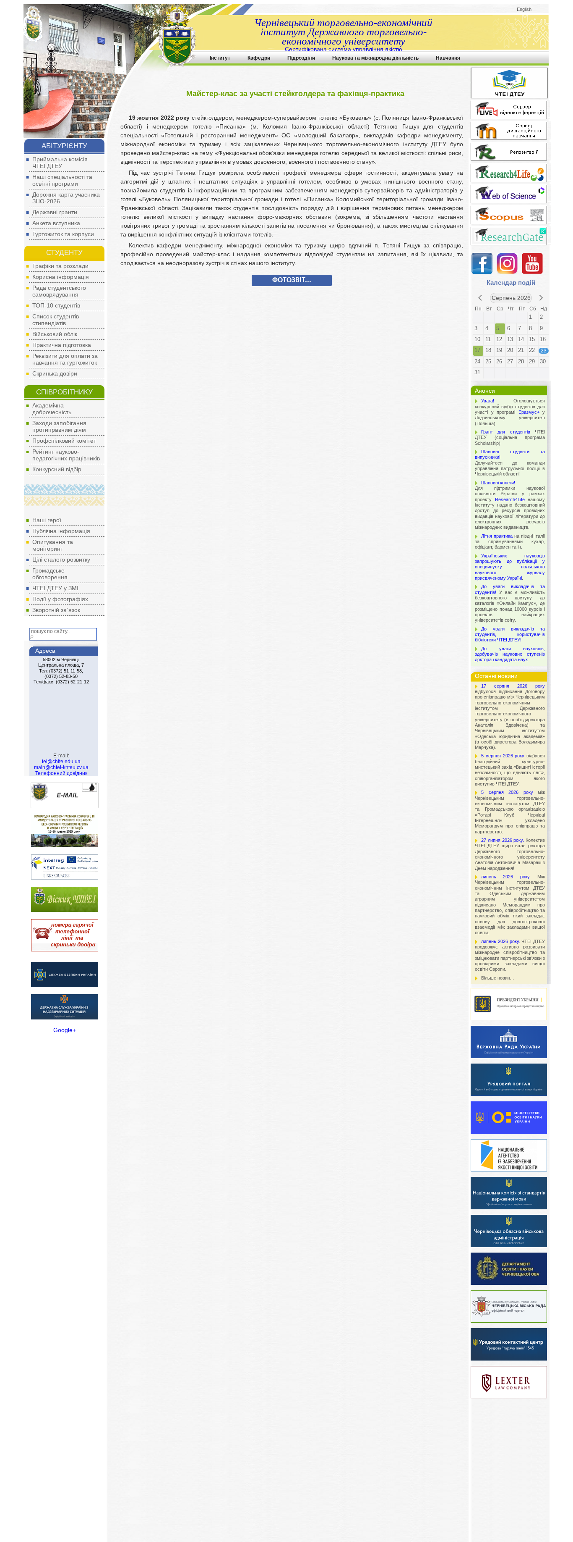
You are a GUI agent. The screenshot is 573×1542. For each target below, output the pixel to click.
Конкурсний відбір (56, 469)
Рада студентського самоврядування (59, 291)
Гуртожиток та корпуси (63, 234)
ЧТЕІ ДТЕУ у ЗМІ (55, 588)
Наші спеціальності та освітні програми (62, 180)
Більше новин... (497, 977)
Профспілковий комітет (64, 440)
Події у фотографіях (60, 599)
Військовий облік (54, 334)
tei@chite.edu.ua (61, 761)
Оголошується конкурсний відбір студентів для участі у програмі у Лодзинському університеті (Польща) (510, 412)
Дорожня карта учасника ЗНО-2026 (66, 198)
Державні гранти (54, 212)
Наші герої (46, 520)
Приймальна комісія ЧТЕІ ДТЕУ (60, 162)
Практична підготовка (61, 344)
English (524, 9)
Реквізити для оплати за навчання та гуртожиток (65, 359)
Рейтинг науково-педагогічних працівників (66, 455)
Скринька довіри (54, 373)
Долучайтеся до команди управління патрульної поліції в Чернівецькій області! (510, 462)
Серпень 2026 (511, 297)
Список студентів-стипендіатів (56, 319)
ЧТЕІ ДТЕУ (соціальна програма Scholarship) (510, 437)
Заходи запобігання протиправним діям (59, 426)
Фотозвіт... (291, 280)
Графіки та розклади (60, 266)
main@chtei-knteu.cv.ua (61, 767)
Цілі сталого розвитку (61, 559)
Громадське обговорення (50, 574)
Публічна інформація (61, 531)
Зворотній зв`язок (56, 610)
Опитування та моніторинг (52, 545)
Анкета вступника (56, 223)
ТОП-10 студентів (56, 305)
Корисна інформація (60, 276)
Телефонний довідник (61, 773)
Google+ (64, 1030)
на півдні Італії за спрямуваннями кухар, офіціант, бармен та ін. (510, 541)
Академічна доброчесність (51, 408)
